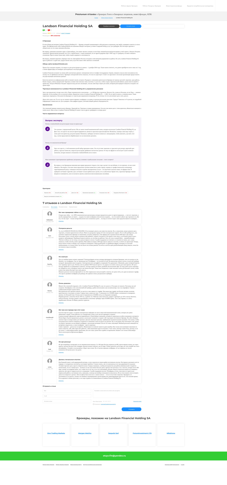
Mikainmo (171, 433)
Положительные (63, 207)
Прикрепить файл (137, 401)
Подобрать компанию (109, 26)
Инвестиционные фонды (174, 6)
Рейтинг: (45, 33)
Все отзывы (54, 207)
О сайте (182, 464)
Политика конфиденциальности (172, 464)
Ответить (61, 221)
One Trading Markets (56, 433)
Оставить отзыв (131, 26)
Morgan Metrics (84, 433)
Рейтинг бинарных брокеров (152, 6)
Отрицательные (73, 207)
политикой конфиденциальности (108, 404)
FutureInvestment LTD (142, 433)
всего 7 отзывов (65, 33)
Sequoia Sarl (113, 433)
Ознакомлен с (105, 404)
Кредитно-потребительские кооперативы (200, 6)
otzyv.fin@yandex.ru (114, 455)
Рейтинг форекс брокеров (129, 6)
